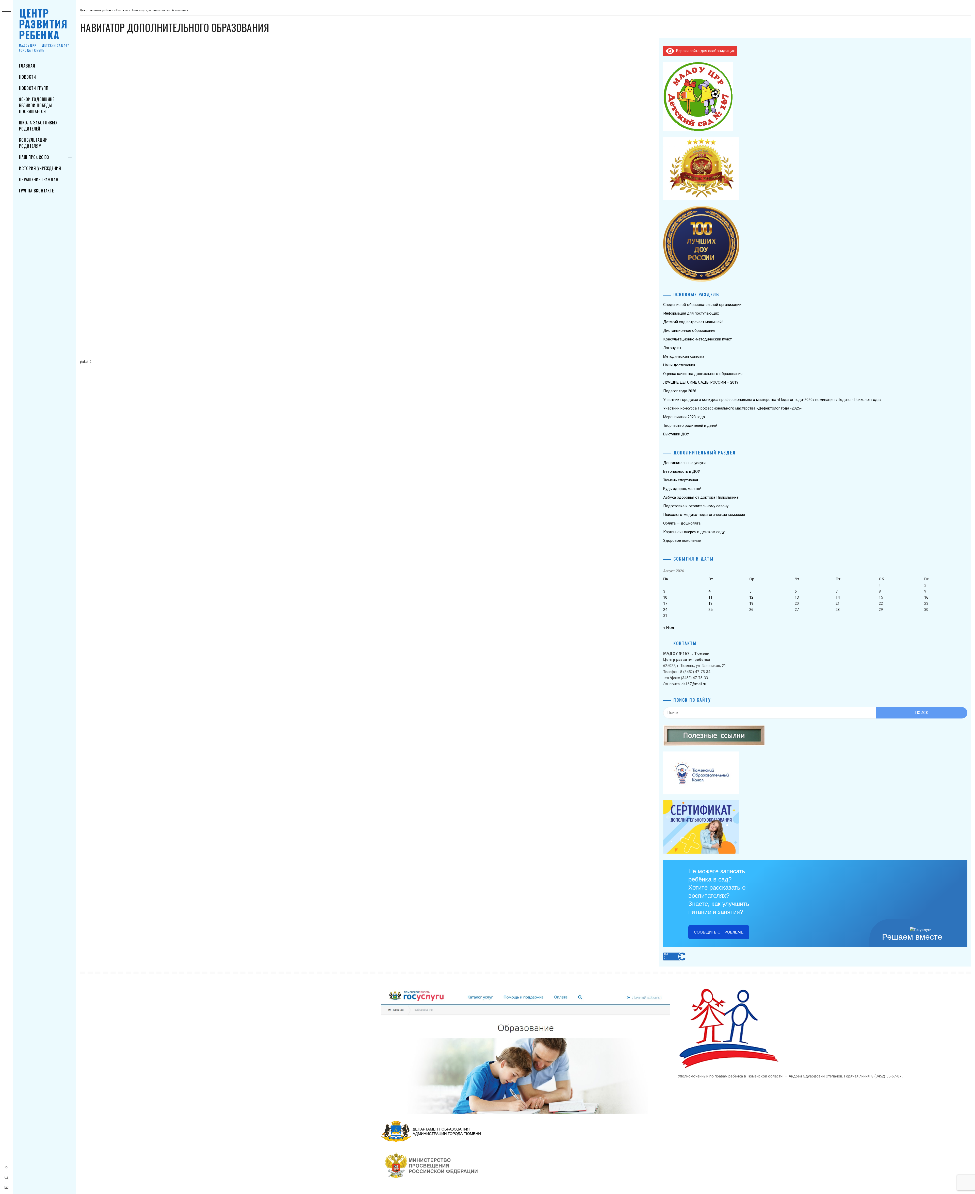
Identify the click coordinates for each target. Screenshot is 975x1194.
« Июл (668, 627)
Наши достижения (679, 365)
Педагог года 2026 (679, 391)
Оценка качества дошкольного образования (702, 373)
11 (710, 597)
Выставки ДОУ (676, 434)
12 (751, 597)
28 (838, 609)
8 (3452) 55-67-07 (886, 1076)
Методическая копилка (683, 356)
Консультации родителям (33, 143)
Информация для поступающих (691, 313)
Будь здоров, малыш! (682, 488)
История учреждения (40, 168)
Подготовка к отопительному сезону (695, 506)
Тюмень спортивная (680, 480)
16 (926, 597)
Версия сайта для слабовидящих (704, 50)
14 (838, 597)
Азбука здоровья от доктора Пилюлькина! (701, 497)
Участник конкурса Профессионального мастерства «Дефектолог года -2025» (732, 408)
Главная (27, 66)
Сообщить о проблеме (718, 932)
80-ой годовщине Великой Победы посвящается (36, 105)
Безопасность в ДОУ (681, 471)
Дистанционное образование (689, 330)
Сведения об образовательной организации (702, 304)
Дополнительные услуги (684, 463)
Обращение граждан (38, 179)
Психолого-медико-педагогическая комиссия (704, 514)
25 (710, 609)
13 (797, 597)
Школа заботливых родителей (38, 126)
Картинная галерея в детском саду (694, 532)
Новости (27, 77)
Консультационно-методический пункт (697, 339)
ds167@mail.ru (693, 684)
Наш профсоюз (34, 157)
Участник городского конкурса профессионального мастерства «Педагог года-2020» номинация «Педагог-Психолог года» (772, 399)
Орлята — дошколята (682, 523)
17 (665, 603)
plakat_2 (85, 362)
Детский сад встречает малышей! (693, 322)
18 (710, 603)
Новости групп (33, 88)
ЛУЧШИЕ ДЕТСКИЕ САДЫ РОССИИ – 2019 (700, 382)
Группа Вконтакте (36, 191)
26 (751, 609)
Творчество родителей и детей (690, 425)
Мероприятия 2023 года (684, 417)
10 (665, 597)
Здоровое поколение (682, 540)
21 (838, 603)
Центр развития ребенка (43, 23)
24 (665, 609)
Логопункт (672, 348)
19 (751, 603)
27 (797, 609)
